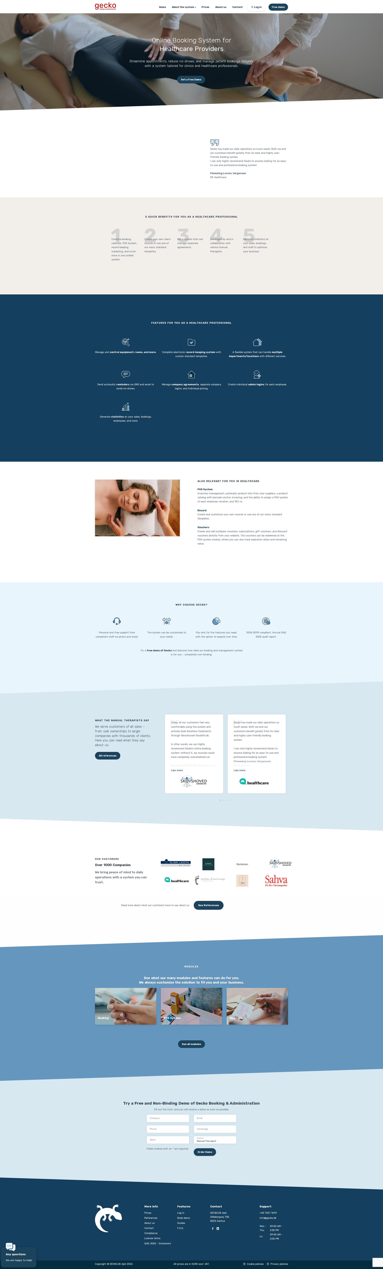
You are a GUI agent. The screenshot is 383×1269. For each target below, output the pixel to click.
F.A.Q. (180, 1228)
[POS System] (191, 1007)
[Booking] (125, 1007)
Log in (180, 1212)
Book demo (183, 1218)
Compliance (151, 1233)
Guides (181, 1223)
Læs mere (177, 770)
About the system (183, 7)
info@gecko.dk (268, 1218)
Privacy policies (279, 1264)
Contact (237, 7)
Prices (205, 7)
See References (208, 905)
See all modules (191, 1044)
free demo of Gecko (159, 650)
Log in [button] (258, 7)
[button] (220, 800)
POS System (205, 489)
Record (201, 510)
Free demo (278, 7)
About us (220, 7)
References (150, 1218)
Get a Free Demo (191, 79)
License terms (152, 1238)
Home (162, 7)
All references (107, 755)
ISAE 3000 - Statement (157, 1243)
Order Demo (205, 1152)
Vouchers (203, 527)
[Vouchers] (257, 1007)
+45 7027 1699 (268, 1212)
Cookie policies (255, 1264)
